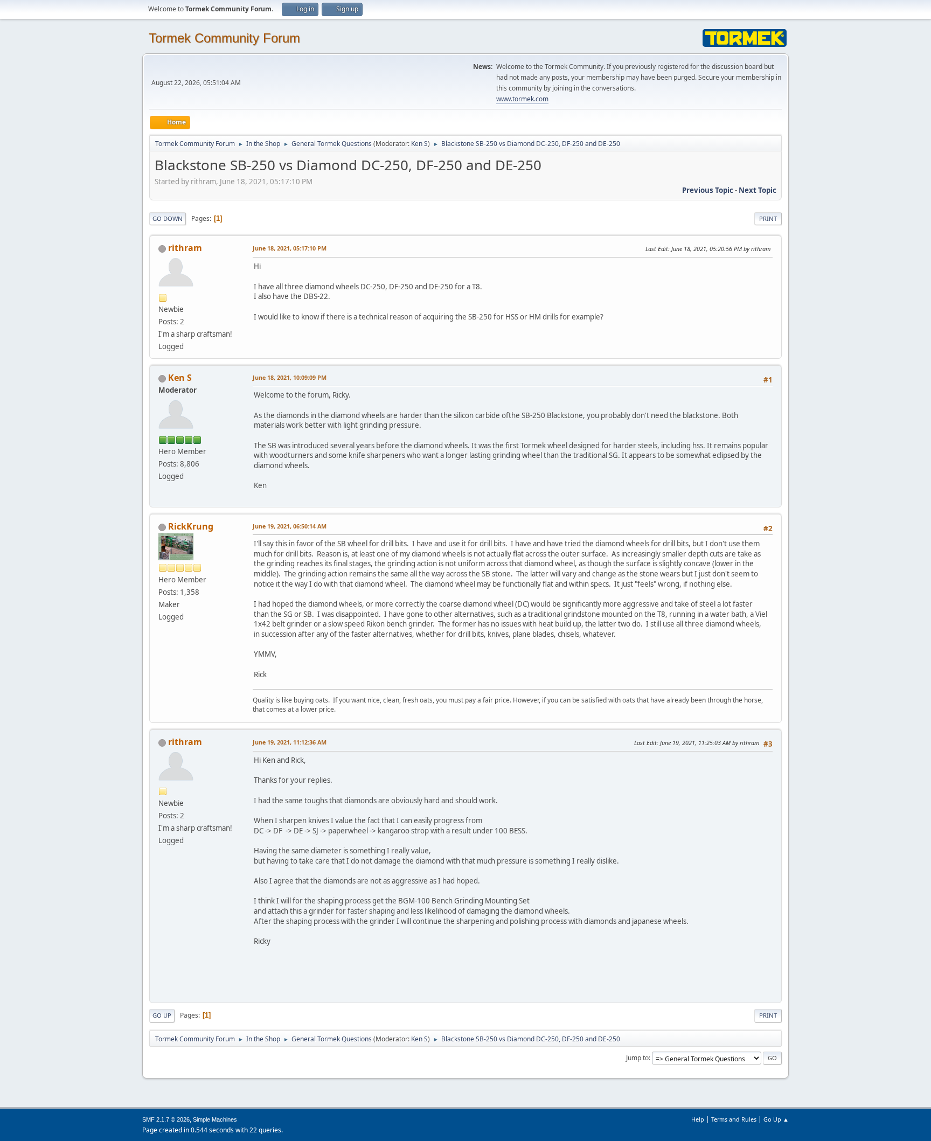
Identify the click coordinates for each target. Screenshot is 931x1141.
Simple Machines (215, 1119)
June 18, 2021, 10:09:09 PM (289, 377)
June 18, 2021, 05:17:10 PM (289, 248)
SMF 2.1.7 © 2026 (166, 1119)
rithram (185, 248)
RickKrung (190, 526)
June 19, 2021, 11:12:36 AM (289, 742)
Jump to (637, 1057)
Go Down (167, 218)
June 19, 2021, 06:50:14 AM (289, 526)
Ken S (419, 143)
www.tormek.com (522, 98)
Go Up (161, 1015)
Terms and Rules (733, 1119)
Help (697, 1119)
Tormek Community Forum (224, 38)
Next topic (757, 190)
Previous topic (707, 190)
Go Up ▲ (776, 1119)
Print (768, 218)
